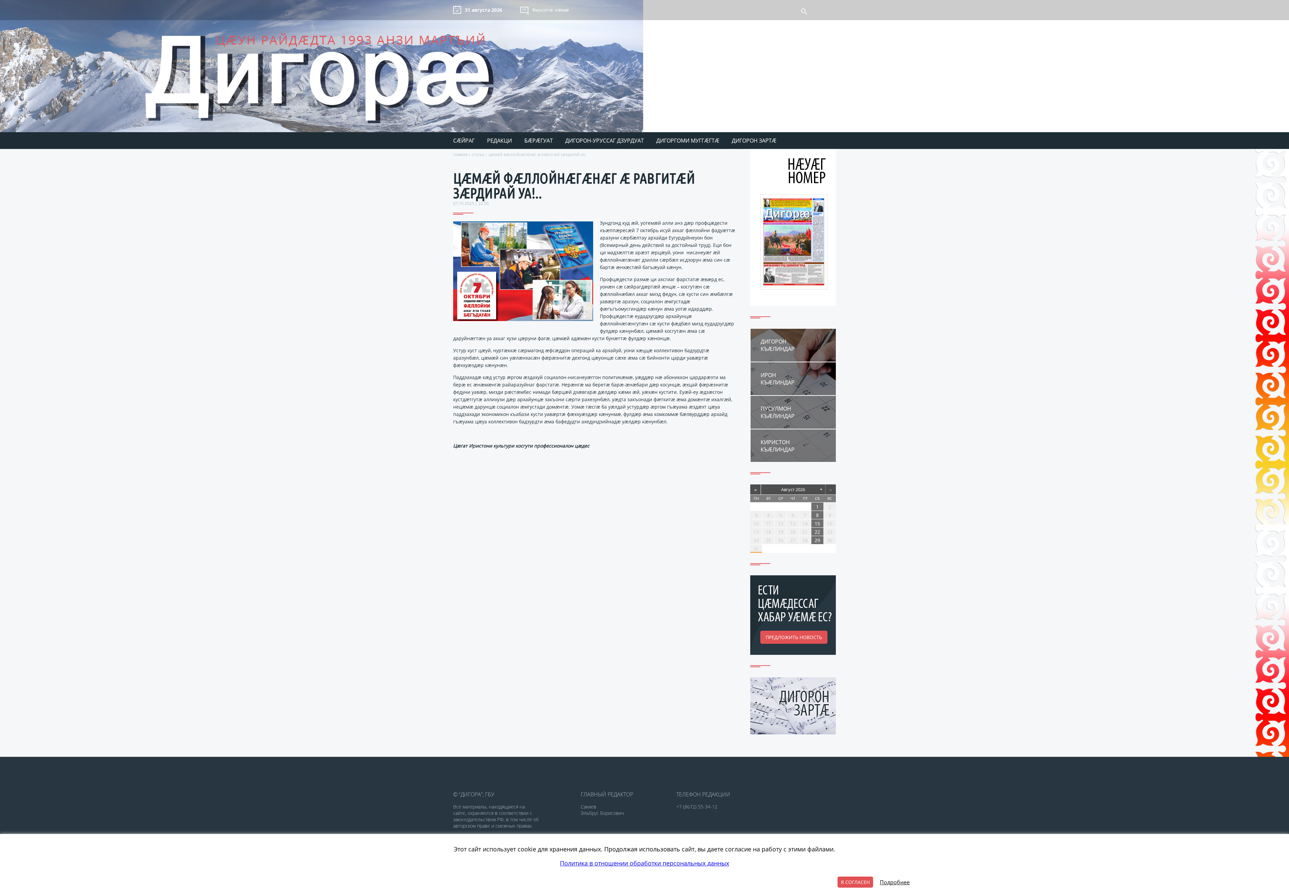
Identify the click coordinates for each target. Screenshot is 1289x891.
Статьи (478, 154)
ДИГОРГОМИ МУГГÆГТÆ (687, 140)
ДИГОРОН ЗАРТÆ (754, 140)
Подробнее (895, 882)
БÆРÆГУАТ (538, 140)
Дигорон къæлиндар (778, 345)
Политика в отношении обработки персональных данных (644, 863)
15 (817, 523)
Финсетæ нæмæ (550, 10)
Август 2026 (793, 489)
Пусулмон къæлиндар (778, 412)
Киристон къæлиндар (778, 445)
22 (817, 532)
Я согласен (855, 882)
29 (817, 540)
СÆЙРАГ (464, 140)
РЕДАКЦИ (499, 140)
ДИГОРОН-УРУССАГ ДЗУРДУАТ (604, 140)
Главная (460, 154)
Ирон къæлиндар (778, 378)
